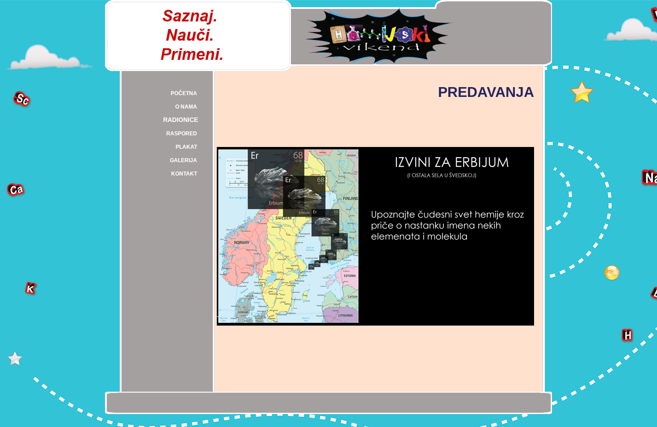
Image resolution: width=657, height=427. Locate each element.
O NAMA (186, 107)
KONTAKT (184, 174)
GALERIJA (183, 160)
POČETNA (184, 93)
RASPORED (181, 133)
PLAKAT (186, 147)
